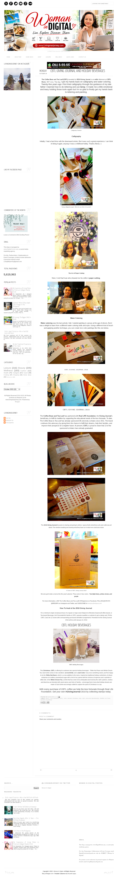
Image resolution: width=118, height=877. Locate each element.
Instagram (20, 3)
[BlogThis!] (44, 702)
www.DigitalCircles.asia (11, 249)
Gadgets (16, 373)
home (8, 57)
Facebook (11, 3)
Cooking (6, 375)
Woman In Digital (58, 871)
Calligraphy (54, 698)
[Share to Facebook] (48, 702)
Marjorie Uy (52, 697)
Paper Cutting (105, 698)
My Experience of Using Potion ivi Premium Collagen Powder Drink (22, 290)
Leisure (48, 57)
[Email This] (42, 702)
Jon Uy (8, 418)
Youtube (30, 3)
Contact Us (82, 57)
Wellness (58, 57)
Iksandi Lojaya (72, 873)
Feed (6, 3)
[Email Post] (58, 697)
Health (6, 373)
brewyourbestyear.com (94, 603)
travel (26, 373)
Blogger (17, 402)
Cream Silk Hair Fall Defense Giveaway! (24, 807)
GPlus (25, 3)
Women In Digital (46, 788)
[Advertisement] (17, 129)
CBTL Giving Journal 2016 (72, 698)
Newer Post (40, 770)
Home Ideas (29, 57)
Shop (39, 57)
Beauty (21, 368)
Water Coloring (46, 700)
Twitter (16, 3)
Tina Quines (10, 422)
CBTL (61, 698)
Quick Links (70, 57)
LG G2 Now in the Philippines (22, 831)
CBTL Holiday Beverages (90, 698)
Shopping (16, 375)
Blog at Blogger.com (47, 873)
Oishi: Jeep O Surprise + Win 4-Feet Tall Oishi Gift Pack (21, 797)
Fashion (23, 371)
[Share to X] (46, 702)
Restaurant (9, 377)
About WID (18, 57)
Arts (47, 698)
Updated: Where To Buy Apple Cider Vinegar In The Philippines (21, 304)
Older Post (111, 770)
